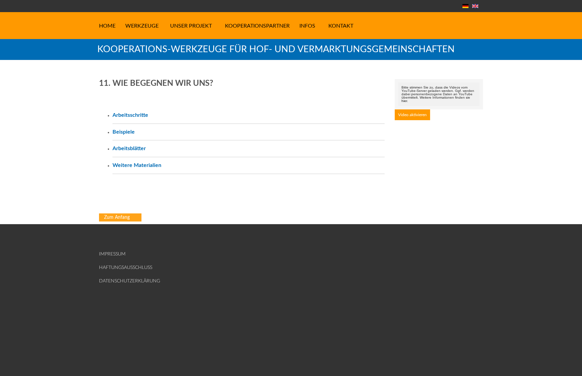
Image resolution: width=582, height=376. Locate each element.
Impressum (112, 254)
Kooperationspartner (257, 26)
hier (404, 101)
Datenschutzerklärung (116, 281)
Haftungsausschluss (116, 267)
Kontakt (340, 26)
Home (107, 26)
